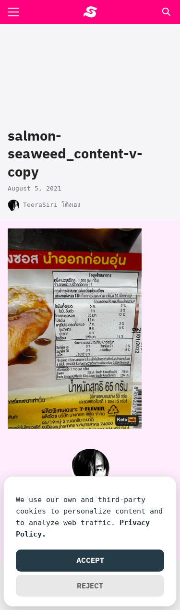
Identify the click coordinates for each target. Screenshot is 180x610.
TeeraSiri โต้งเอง (51, 204)
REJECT (90, 585)
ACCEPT (90, 560)
